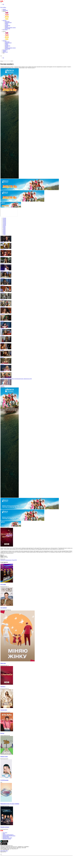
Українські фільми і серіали (10, 27)
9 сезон (4, 226)
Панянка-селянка (4, 756)
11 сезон (4, 224)
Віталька (2, 733)
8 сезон (4, 227)
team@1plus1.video (4, 850)
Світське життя (3, 709)
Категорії (4, 20)
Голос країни (3, 584)
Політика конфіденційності (8, 834)
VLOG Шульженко (4, 780)
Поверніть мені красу (4, 827)
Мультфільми (7, 25)
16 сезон (4, 219)
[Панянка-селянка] (36, 745)
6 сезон (4, 229)
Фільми (6, 26)
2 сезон (4, 233)
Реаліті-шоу (7, 21)
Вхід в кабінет (3, 7)
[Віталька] (36, 722)
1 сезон (4, 234)
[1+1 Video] (4, 1)
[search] (0, 54)
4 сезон (4, 231)
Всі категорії (7, 28)
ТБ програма (5, 10)
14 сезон (4, 221)
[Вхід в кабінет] (0, 6)
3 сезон (4, 232)
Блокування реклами (7, 838)
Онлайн (4, 9)
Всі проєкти (5, 29)
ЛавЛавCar (2, 686)
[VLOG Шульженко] (36, 768)
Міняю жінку (3, 663)
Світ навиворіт (3, 607)
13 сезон (4, 222)
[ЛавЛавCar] (36, 675)
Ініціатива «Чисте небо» (7, 837)
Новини (6, 23)
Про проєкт (5, 832)
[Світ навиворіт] (36, 596)
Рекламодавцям (6, 836)
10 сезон (4, 225)
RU (3, 4)
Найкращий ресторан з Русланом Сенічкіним (9, 803)
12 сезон (4, 223)
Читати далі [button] (2, 558)
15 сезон (4, 220)
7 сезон (4, 228)
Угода (4, 833)
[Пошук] (12, 61)
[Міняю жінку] (36, 636)
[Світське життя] (36, 698)
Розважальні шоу (8, 22)
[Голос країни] (36, 573)
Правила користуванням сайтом (9, 835)
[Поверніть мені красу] (36, 815)
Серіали (6, 24)
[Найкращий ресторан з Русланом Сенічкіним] (36, 792)
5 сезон (4, 230)
